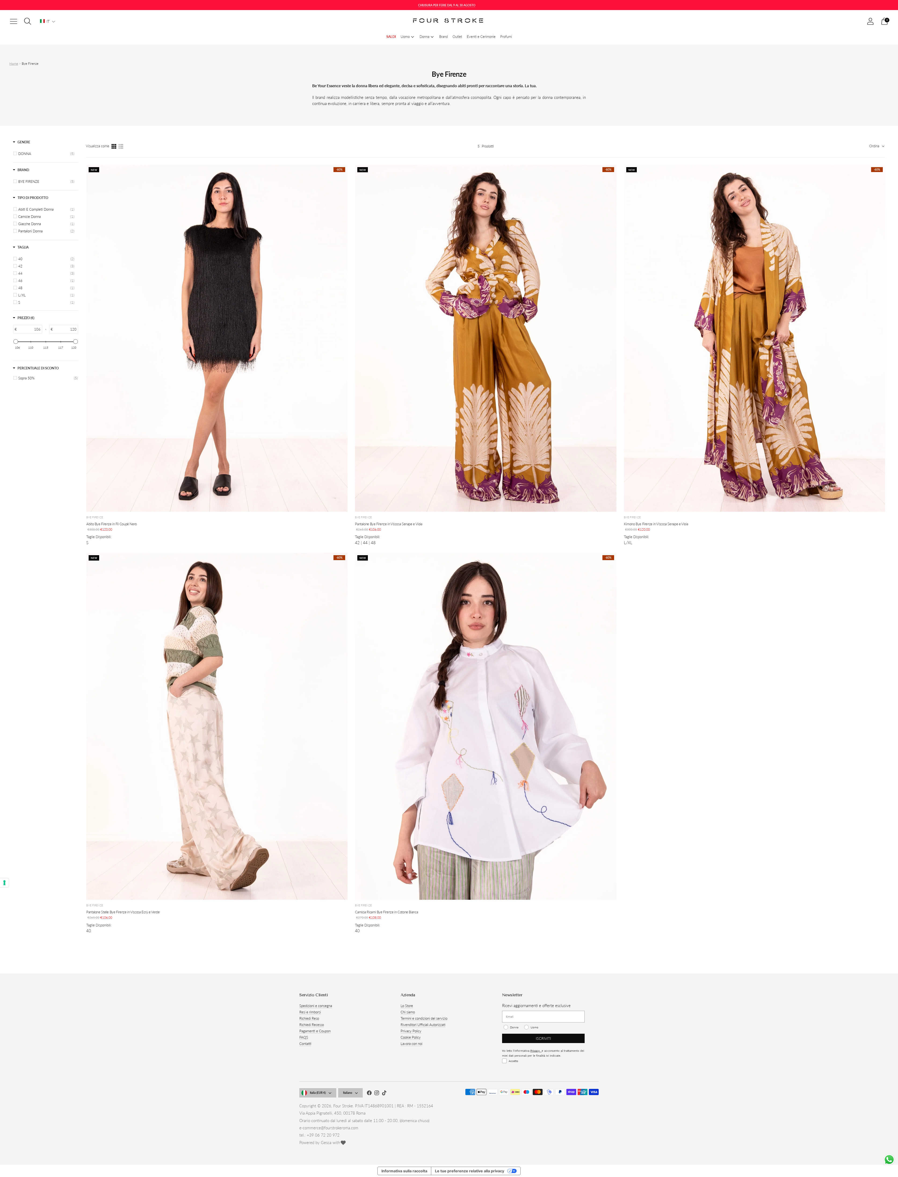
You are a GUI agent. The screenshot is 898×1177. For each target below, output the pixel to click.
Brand (443, 36)
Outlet (457, 36)
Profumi (506, 36)
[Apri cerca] (27, 21)
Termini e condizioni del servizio (424, 1018)
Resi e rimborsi (310, 1012)
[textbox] (29, 329)
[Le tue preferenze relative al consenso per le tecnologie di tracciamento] (4, 882)
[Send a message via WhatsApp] (889, 1159)
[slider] (15, 341)
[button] (47, 21)
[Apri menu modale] (13, 21)
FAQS (303, 1037)
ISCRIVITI (543, 1038)
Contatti (305, 1043)
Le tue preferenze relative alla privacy (469, 1171)
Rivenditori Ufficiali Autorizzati (423, 1024)
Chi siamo (408, 1012)
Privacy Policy (411, 1031)
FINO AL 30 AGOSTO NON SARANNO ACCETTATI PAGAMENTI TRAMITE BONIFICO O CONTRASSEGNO (447, 5)
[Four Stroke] (449, 21)
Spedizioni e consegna (315, 1006)
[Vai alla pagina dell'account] (870, 21)
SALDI (391, 36)
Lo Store (407, 1006)
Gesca (326, 1142)
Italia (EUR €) (318, 1092)
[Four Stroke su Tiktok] (384, 1093)
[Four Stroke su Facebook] (369, 1093)
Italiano (347, 1092)
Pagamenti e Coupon (315, 1031)
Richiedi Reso (309, 1018)
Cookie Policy (411, 1037)
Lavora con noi (411, 1043)
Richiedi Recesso (311, 1024)
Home (13, 63)
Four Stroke (343, 1105)
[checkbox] (46, 153)
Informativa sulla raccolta (404, 1171)
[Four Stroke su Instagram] (377, 1093)
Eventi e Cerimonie (481, 36)
